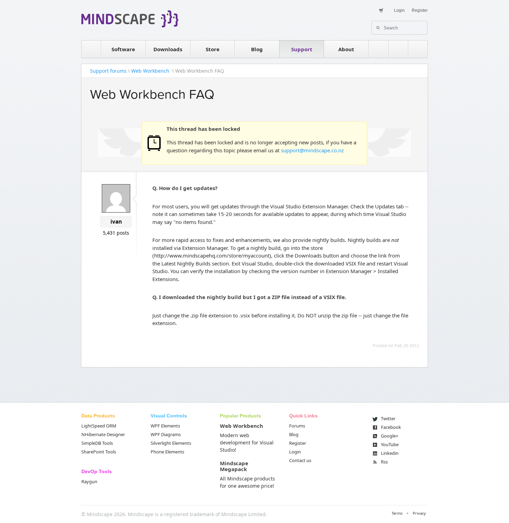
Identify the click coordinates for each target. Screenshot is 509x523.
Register (420, 10)
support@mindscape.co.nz (312, 150)
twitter (398, 49)
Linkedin (390, 453)
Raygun (89, 481)
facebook (418, 49)
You (390, 444)
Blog (257, 49)
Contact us (300, 460)
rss (378, 49)
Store (213, 49)
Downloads (167, 49)
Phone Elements (167, 452)
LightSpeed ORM (98, 426)
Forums (297, 426)
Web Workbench (151, 70)
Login (399, 10)
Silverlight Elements (171, 443)
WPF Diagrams (166, 434)
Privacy (419, 513)
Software (123, 49)
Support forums (108, 70)
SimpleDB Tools (97, 443)
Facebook (391, 427)
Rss (384, 462)
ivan (116, 221)
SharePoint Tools (98, 452)
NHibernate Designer (103, 434)
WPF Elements (165, 426)
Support (301, 49)
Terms (397, 513)
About (346, 49)
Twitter (388, 418)
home (91, 49)
